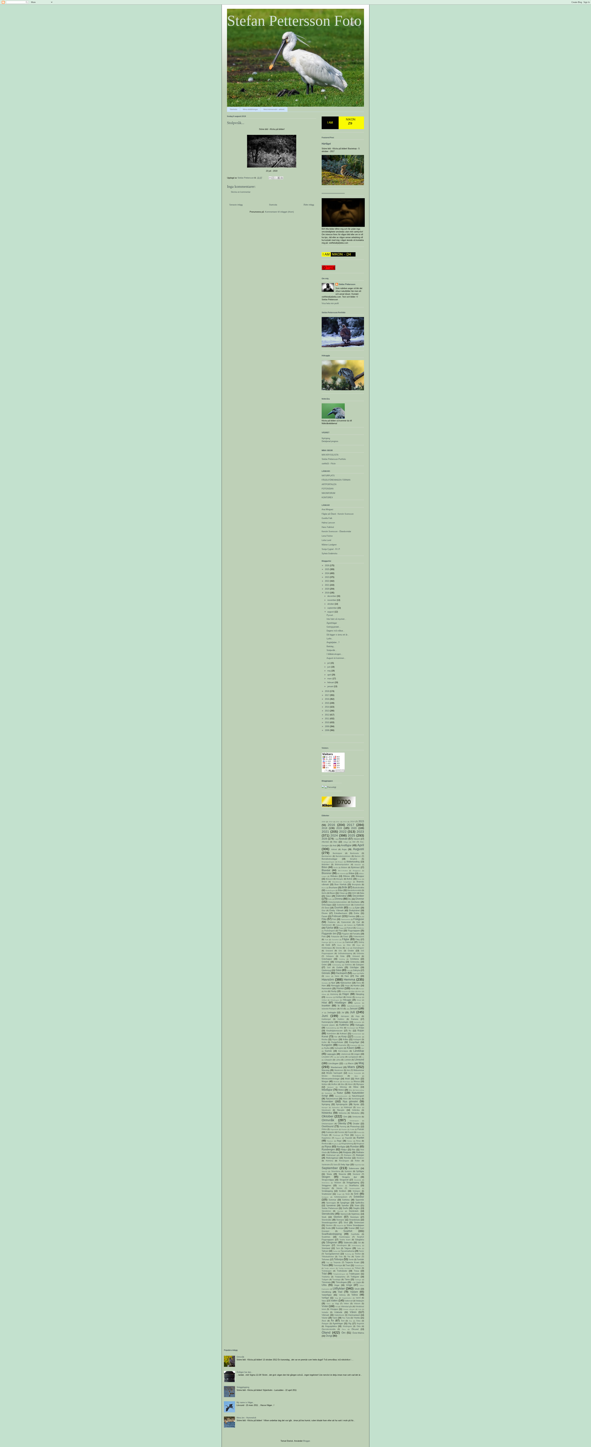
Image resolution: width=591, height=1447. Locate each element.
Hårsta (324, 994)
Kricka (324, 1039)
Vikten (346, 1304)
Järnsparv (345, 1016)
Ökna (344, 1329)
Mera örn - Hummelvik (246, 1418)
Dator (328, 896)
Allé (354, 842)
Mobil (347, 1079)
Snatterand (326, 1194)
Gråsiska (360, 953)
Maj (361, 1063)
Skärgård (325, 1188)
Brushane (333, 887)
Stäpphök (339, 1225)
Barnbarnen (327, 856)
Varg (336, 1298)
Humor (340, 988)
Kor (335, 1037)
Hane (337, 976)
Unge (349, 1285)
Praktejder (330, 1132)
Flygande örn (329, 933)
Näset (359, 1107)
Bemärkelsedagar (329, 859)
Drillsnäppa (327, 905)
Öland (326, 1332)
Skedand (356, 1174)
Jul (343, 1012)
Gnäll (347, 948)
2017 (327, 695)
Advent (357, 839)
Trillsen (358, 1268)
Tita (348, 1257)
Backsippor (337, 853)
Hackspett (341, 973)
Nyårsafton (336, 1107)
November (327, 1101)
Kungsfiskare (337, 1042)
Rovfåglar (341, 1147)
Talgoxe (347, 1248)
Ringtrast (360, 1144)
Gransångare (358, 948)
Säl (359, 1243)
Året (342, 1321)
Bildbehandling (353, 862)
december (332, 596)
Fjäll (358, 922)
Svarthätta (355, 1234)
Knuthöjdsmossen (334, 1031)
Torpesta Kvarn (352, 1262)
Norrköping (356, 1099)
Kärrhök (328, 1051)
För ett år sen (337, 942)
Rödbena (334, 1152)
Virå (336, 1306)
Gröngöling (340, 962)
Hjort (333, 983)
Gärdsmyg (326, 970)
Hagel (354, 973)
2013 (327, 711)
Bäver (332, 893)
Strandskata (354, 1220)
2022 (327, 581)
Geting (361, 942)
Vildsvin (357, 1304)
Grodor (351, 950)
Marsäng (325, 1070)
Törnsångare (341, 1282)
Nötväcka (355, 1113)
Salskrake (326, 1165)
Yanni (334, 1318)
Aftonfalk (325, 842)
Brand (324, 882)
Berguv (340, 862)
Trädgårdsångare (339, 1274)
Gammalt (349, 942)
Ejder (357, 908)
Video (328, 1304)
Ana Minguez (327, 509)
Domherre (355, 902)
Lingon (357, 1054)
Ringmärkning (347, 1144)
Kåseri (350, 1048)
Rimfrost (325, 1144)
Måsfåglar (327, 1089)
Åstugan (325, 1324)
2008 (327, 730)
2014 (327, 707)
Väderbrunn (339, 1315)
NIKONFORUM (328, 493)
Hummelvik (327, 988)
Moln (357, 1079)
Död (350, 908)
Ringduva (335, 1144)
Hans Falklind (328, 527)
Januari (354, 1008)
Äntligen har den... (245, 1372)
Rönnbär (347, 1158)
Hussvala (344, 991)
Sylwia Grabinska (329, 553)
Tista (341, 1257)
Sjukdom (348, 1171)
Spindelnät (331, 1205)
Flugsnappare (354, 930)
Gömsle (326, 973)
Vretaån (325, 1312)
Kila (341, 1028)
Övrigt (329, 1336)
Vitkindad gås (346, 1306)
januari (330, 686)
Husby (334, 991)
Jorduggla (331, 1012)
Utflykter (339, 1288)
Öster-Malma (358, 1333)
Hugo (347, 986)
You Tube (346, 1318)
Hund (353, 988)
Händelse (329, 997)
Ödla (359, 1326)
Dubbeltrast (359, 905)
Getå (328, 945)
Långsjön (328, 1060)
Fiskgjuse (358, 919)
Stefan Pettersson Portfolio (334, 459)
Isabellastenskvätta (354, 1006)
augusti (330, 612)
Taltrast (325, 1251)
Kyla (362, 1045)
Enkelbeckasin (340, 913)
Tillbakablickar (328, 1257)
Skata (329, 1174)
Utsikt (357, 1289)
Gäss (338, 970)
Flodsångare (329, 931)
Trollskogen (327, 1271)
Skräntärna (326, 1183)
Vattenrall (349, 1301)
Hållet (353, 991)
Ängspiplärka (331, 1326)
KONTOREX (327, 497)
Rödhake (360, 1152)
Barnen (358, 856)
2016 (327, 699)
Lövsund (359, 1059)
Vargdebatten (347, 1298)
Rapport (338, 1138)
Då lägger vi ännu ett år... (338, 635)
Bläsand (329, 879)
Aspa (344, 849)
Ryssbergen (328, 1149)
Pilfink (324, 1129)
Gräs (342, 956)
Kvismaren (354, 1045)
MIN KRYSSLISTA (330, 455)
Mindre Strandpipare (332, 1076)
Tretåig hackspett (345, 1268)
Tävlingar (358, 1279)
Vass (324, 1301)
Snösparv (325, 1197)
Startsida (233, 109)
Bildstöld (358, 864)
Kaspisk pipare (328, 1025)
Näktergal (348, 1107)
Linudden (326, 1057)
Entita (356, 913)
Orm (345, 1117)
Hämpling (360, 994)
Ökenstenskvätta (329, 1329)
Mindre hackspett (334, 1073)
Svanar (351, 1228)
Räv (353, 1149)
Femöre (351, 916)
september (332, 608)
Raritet (360, 1137)
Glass (358, 945)
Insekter (326, 1005)
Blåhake (334, 876)
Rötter (357, 1161)
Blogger (306, 1441)
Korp (344, 1036)
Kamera (354, 1019)
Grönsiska (354, 962)
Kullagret (357, 1039)
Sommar (332, 1200)
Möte (350, 1090)
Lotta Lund (326, 540)
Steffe (345, 1208)
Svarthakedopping (332, 1234)
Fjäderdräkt (346, 922)
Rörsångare (344, 1161)
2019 (327, 593)
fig (361, 916)
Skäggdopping (352, 1182)
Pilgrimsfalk (334, 1129)
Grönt (324, 964)
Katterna (344, 1025)
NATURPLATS (328, 475)
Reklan (349, 1141)
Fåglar (345, 939)
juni (329, 667)
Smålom (342, 1191)
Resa (358, 1141)
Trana (325, 1265)
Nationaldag (359, 1090)
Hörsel (359, 1000)
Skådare (337, 1183)
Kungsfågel (354, 1042)
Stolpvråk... (332, 650)
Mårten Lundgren (329, 545)
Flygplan (345, 934)
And (334, 845)
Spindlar (345, 1205)
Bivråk (336, 867)
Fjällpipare (339, 925)
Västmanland (354, 1315)
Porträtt (360, 1129)
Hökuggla (347, 1000)
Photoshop (355, 1126)
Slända (339, 1188)
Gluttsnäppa (327, 948)
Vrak (359, 1309)
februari (331, 682)
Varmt (358, 1298)
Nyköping (326, 438)
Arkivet (334, 849)
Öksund (355, 1329)
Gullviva (348, 965)
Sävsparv (326, 1245)
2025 (327, 569)
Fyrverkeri (335, 939)
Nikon (345, 1099)
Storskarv (354, 1217)
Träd (324, 1273)
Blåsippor (360, 876)
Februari (336, 916)
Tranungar (338, 1265)
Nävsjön (340, 1110)
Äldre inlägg (309, 205)
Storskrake (326, 1220)
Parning (343, 1127)
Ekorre (325, 913)
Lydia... (330, 638)
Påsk (346, 1135)
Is (339, 1005)
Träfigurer (355, 1277)
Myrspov (360, 1084)
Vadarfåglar (327, 1295)
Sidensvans (354, 1168)
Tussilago (336, 1279)
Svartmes (326, 1237)
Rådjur (344, 1149)
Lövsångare (333, 1063)
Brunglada (356, 884)
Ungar (336, 1285)
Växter (325, 1318)
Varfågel (325, 1298)
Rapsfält (348, 1138)
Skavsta (342, 1174)
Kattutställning (331, 1028)
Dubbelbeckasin (343, 905)
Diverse (360, 898)
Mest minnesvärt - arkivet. (274, 109)
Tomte (351, 1259)
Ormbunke (356, 1117)
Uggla (358, 1282)
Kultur (324, 1042)
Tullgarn (325, 1279)
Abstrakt (343, 838)
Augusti (358, 849)
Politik (352, 1129)
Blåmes (346, 876)
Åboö (324, 1321)
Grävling (342, 959)
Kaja (358, 1016)
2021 (327, 585)
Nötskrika (327, 1113)
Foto (324, 936)
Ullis (324, 1285)
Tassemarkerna (347, 1251)
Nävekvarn (326, 1110)
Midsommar (359, 1070)
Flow (341, 930)
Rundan (354, 1146)
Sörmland (326, 1248)
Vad (340, 1291)
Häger (345, 994)
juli (328, 663)
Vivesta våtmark (349, 1309)
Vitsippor (334, 1309)
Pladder (344, 1129)
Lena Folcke (327, 536)
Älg (349, 1323)
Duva (327, 908)
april (329, 675)
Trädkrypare (354, 1274)
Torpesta (337, 1262)
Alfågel (345, 842)
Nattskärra (328, 1093)
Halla (362, 973)
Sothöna (346, 1200)
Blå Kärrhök (341, 873)
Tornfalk (360, 1259)
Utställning (326, 1292)
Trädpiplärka (340, 1277)
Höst (324, 1002)
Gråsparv (330, 956)
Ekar (324, 910)
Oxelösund (328, 1126)
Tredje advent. (329, 1268)
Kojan (361, 1030)
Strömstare (359, 1222)
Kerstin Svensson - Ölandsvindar (336, 531)
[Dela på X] (275, 177)
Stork (324, 1217)
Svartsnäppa (344, 1237)
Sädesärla (348, 1242)
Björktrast (355, 867)
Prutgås (325, 1135)
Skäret (341, 1185)
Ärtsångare (347, 1326)
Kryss (335, 1039)
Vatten (334, 1300)
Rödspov (348, 1155)
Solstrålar (359, 1196)
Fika (324, 919)
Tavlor (361, 1251)
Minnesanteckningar (331, 1079)
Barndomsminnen (343, 856)
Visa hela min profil (330, 303)
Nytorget (325, 1107)
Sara (335, 1165)
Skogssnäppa (328, 1180)
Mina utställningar (250, 109)
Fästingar (325, 942)
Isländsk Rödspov (329, 1009)
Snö (356, 1193)
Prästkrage (336, 1135)
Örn (344, 1332)
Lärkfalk (347, 1060)
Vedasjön (360, 1301)
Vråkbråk (338, 1312)
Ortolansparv (354, 1121)
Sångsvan (331, 1242)
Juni (325, 1016)
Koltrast (343, 1033)
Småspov (356, 1191)
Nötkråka (356, 1110)
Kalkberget (326, 1019)
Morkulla (336, 1081)
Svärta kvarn (345, 1240)
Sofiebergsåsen (340, 1197)
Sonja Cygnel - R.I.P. (331, 549)
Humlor (356, 985)
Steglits (356, 1208)
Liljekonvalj (345, 1054)
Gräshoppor (327, 959)
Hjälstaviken (345, 983)
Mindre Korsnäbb (354, 1073)
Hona (358, 983)
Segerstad (358, 1165)
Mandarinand (336, 1067)
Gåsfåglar (354, 967)
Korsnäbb (357, 1037)
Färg (358, 939)
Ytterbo (357, 1318)
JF (322, 1013)
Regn (339, 1141)
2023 (327, 577)
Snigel (339, 1194)
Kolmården (331, 1034)
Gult (328, 967)
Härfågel (326, 143)
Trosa (356, 1271)
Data (362, 893)
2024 (327, 573)
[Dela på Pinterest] (281, 177)
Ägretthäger (332, 623)
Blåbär (351, 873)
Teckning (348, 1254)
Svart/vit (347, 1231)
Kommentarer (356, 1034)
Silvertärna (335, 1171)
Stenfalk (340, 1211)
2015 (327, 703)
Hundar (361, 988)
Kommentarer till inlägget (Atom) (279, 212)
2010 (327, 722)
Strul (346, 1222)
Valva (355, 1294)
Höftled (324, 1000)
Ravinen (330, 1141)
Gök (348, 970)
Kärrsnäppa (343, 1051)
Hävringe (358, 997)
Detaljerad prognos (330, 441)
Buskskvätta (358, 887)
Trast (348, 1265)
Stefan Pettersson (347, 284)
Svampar (340, 1228)
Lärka (338, 1060)
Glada (339, 945)
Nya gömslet (350, 1101)
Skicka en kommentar (240, 192)
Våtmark (325, 1315)
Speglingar (345, 1203)
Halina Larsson (328, 523)
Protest (359, 1132)
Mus (342, 1084)
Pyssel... (331, 615)
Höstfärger (340, 1002)
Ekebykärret (354, 910)
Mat (348, 1070)
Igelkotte (357, 1003)
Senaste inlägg (236, 205)
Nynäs (356, 1104)
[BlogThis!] (273, 177)
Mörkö (341, 1090)
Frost (345, 936)
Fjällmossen (327, 925)
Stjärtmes (355, 1214)
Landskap (358, 1051)
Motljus (325, 1084)
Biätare (344, 867)
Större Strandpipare (355, 1225)
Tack (338, 1248)
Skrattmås (357, 1180)
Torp (327, 1262)
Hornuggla (335, 985)
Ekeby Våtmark (336, 910)
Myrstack (330, 1087)
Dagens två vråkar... (336, 631)
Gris (340, 951)
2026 (327, 565)
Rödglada (347, 1152)
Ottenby (342, 1123)
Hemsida (325, 983)
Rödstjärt (360, 1155)
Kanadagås (344, 1022)
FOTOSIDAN (327, 489)
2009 (327, 726)
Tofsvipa (338, 1259)
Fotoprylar (335, 936)
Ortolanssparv (327, 1124)
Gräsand (356, 956)
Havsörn (328, 979)
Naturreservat (332, 1099)
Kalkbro (341, 1019)
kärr (362, 1048)
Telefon (358, 1254)
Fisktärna (332, 922)
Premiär (341, 1132)
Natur (340, 1093)
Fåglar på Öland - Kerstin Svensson (338, 514)
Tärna (347, 1279)
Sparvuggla (331, 1203)
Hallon (328, 976)
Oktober (327, 1116)
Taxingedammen (332, 1254)
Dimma (339, 898)
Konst (325, 1036)
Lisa (335, 1057)
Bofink (349, 879)
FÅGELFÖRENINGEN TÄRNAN (336, 480)
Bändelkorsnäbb (354, 890)
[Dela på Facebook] (278, 177)
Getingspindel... (334, 627)
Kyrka (327, 1048)
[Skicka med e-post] (270, 177)
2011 (327, 718)
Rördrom (360, 1158)
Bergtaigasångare (328, 862)
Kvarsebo (342, 1045)
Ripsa (328, 1146)
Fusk (326, 939)
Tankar (335, 1251)
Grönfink (325, 962)
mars (329, 678)
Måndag (343, 1087)
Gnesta (339, 948)
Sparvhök (360, 1200)
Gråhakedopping (345, 953)
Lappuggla (331, 1054)
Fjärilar (329, 927)
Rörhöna (329, 1161)
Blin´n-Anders (343, 870)
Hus (326, 991)
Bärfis (324, 893)
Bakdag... (331, 646)
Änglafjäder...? (333, 642)
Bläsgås (339, 879)
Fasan (324, 916)
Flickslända (360, 928)
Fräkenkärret (358, 936)
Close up (343, 893)
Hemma (349, 979)
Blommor (327, 873)
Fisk (334, 919)
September (330, 1168)
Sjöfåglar (360, 1171)
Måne (355, 1087)
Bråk (344, 887)
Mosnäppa (346, 1081)
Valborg (342, 1295)
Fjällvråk (360, 925)
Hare (347, 976)
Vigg (337, 1304)
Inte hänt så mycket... (336, 619)
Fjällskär (350, 925)
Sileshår (324, 1171)
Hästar (349, 997)
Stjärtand (344, 1214)
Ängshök (360, 1324)
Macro (351, 1063)
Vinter (325, 1306)
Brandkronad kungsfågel (341, 882)
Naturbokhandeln (341, 1096)
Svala (328, 1228)
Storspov (340, 1220)
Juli (352, 1012)
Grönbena (354, 959)
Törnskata (326, 1282)
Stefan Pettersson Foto (294, 20)
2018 (327, 691)
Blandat (326, 870)
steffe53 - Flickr (329, 463)
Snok (347, 1194)
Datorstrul (341, 896)
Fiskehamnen (345, 919)
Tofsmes (325, 1259)
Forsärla (356, 934)
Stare (357, 1205)
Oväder (356, 1123)
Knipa (361, 1028)
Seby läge (345, 1164)
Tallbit (359, 1248)
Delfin (330, 899)
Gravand (329, 951)
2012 (327, 715)
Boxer (359, 879)
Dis (349, 899)
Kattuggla (360, 1025)
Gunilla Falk (327, 518)
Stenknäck (353, 1211)
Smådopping (327, 1191)
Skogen (326, 1177)
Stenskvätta (328, 1213)
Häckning (334, 994)
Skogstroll (344, 1180)
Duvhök (338, 907)
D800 (354, 893)
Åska (358, 1321)
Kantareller (357, 1022)
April (360, 845)
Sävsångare (342, 1245)
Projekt (350, 1132)
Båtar (340, 890)
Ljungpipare (353, 1057)
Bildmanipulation (342, 864)
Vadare (354, 1291)
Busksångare (330, 890)
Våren (353, 1312)
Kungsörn (327, 1045)
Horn (324, 985)
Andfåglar (346, 845)
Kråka (345, 1039)
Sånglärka (359, 1239)
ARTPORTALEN (329, 484)
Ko (350, 1031)
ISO (341, 1009)
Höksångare (334, 1000)
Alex (335, 842)
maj (329, 671)
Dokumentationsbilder (337, 902)
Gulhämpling (336, 965)
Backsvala (354, 853)
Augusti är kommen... (336, 658)
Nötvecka (343, 1113)
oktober (331, 604)
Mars (351, 1067)
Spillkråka (359, 1203)
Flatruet (350, 928)
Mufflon (334, 1084)
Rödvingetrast (332, 1158)
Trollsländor (342, 1271)
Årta (350, 1321)
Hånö (360, 991)
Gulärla (339, 967)
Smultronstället (354, 1188)
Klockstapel (351, 1028)
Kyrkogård (339, 1048)
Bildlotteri (326, 864)
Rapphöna (326, 1138)
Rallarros (358, 1135)
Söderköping (356, 1245)
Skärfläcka (354, 1185)
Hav (357, 976)
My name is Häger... (246, 1402)
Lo (363, 1057)
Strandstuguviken (329, 1222)
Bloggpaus (356, 870)
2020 (327, 589)
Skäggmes (326, 1185)
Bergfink (353, 859)
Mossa (357, 1081)
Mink (356, 1076)
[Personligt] (330, 787)
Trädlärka (326, 1277)
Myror (350, 1084)
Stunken (329, 1225)
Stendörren (326, 1211)
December (358, 896)
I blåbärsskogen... (335, 654)
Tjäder (357, 1257)
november (332, 600)
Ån (332, 1320)
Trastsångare (359, 1265)
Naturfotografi (358, 1096)
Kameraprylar (328, 1022)
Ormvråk (328, 1120)
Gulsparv (360, 964)
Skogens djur (349, 1177)
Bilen (324, 867)
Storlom (338, 1217)
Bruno (324, 888)
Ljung (342, 1057)
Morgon (325, 1081)
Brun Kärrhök (340, 884)
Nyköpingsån (342, 1104)
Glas (349, 945)
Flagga (341, 928)
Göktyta (356, 970)
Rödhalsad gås (333, 1155)
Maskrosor (338, 1070)
